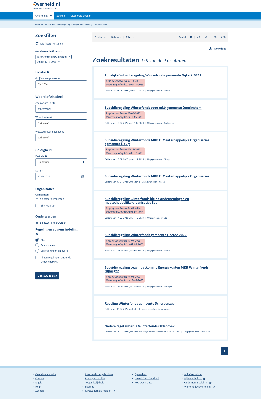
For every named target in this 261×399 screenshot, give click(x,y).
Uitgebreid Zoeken (80, 15)
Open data (141, 374)
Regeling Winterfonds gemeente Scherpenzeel (140, 303)
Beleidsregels (48, 245)
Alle (43, 240)
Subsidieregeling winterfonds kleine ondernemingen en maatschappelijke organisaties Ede (147, 201)
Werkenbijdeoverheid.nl (197, 386)
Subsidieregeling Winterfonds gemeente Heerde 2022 (146, 235)
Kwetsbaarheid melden (98, 390)
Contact (39, 378)
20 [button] (198, 37)
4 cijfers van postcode (47, 78)
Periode (39, 156)
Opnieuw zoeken (47, 275)
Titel (130, 37)
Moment (46, 156)
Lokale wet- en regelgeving (57, 24)
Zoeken (60, 15)
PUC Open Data (143, 382)
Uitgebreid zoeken (81, 24)
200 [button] (223, 37)
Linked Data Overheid (147, 378)
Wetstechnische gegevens (49, 131)
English (39, 382)
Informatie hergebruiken (99, 374)
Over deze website (45, 374)
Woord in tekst (43, 117)
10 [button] (191, 37)
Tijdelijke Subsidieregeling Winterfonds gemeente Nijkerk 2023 (153, 75)
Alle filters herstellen (51, 43)
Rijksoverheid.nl (193, 378)
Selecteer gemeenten (52, 198)
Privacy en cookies (95, 378)
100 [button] (214, 37)
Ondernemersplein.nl (196, 382)
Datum (39, 170)
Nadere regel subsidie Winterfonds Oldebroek (139, 326)
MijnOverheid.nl (193, 374)
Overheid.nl (41, 16)
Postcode (48, 72)
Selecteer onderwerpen (53, 222)
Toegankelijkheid (94, 382)
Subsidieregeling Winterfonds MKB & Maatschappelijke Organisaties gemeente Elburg (157, 142)
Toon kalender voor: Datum (83, 176)
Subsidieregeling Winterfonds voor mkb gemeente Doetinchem (153, 108)
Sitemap (89, 386)
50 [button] (206, 37)
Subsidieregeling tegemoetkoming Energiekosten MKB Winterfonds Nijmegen (156, 269)
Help (38, 386)
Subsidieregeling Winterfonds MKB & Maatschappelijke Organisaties (157, 176)
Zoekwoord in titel (45, 103)
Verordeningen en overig (54, 250)
